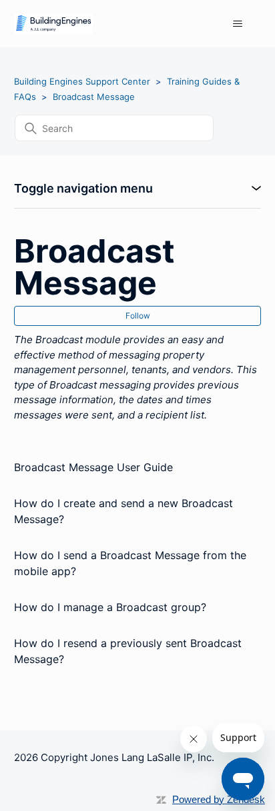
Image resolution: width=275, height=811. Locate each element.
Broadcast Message (94, 96)
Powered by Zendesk (218, 799)
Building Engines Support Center (82, 81)
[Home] (53, 24)
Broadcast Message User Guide (93, 467)
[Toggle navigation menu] (237, 24)
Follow (137, 316)
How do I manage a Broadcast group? (110, 607)
